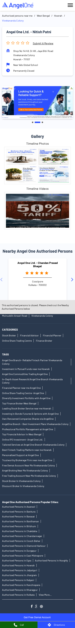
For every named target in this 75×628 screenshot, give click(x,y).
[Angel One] (17, 5)
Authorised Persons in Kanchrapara (21, 584)
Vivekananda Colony (42, 315)
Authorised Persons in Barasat (18, 516)
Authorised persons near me (17, 15)
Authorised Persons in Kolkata (18, 594)
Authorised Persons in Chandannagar (22, 536)
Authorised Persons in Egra (16, 560)
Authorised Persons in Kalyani (18, 580)
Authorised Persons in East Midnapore (22, 555)
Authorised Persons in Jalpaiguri (19, 570)
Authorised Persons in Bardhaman (20, 521)
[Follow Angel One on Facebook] (32, 607)
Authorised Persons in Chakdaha (19, 531)
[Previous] (2, 280)
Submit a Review (43, 43)
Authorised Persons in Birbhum (19, 526)
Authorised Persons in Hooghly (51, 560)
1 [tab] (32, 122)
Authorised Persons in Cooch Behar (21, 540)
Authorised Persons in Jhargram (19, 575)
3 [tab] (42, 122)
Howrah (58, 15)
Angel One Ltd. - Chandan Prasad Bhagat (37, 264)
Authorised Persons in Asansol (18, 506)
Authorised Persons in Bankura (18, 511)
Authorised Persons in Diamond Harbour (24, 545)
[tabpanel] (37, 102)
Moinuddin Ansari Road (14, 315)
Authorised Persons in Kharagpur (20, 589)
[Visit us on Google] (37, 607)
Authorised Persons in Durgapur (19, 550)
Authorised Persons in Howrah (18, 565)
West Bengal (43, 15)
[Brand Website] (42, 607)
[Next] (73, 280)
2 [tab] (37, 122)
